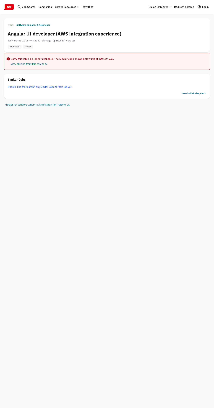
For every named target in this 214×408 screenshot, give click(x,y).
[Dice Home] (9, 7)
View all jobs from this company (29, 63)
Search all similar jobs (192, 93)
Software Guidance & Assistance (33, 25)
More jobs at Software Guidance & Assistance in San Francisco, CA (37, 104)
